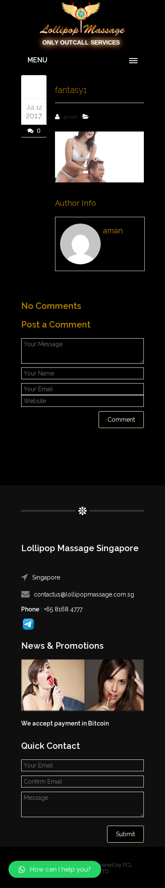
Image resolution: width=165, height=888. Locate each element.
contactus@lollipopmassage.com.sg (84, 594)
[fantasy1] (33, 86)
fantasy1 (71, 90)
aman (70, 117)
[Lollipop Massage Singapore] (82, 19)
